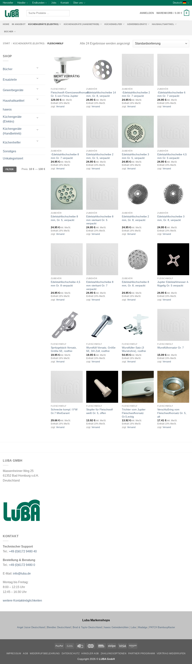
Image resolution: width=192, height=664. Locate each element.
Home (6, 24)
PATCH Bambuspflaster (162, 627)
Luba (133, 627)
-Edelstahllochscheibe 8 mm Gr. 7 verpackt (65, 156)
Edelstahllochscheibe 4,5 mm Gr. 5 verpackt (172, 156)
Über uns (78, 2)
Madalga (142, 627)
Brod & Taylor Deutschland (87, 627)
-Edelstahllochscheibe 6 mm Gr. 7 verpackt (171, 94)
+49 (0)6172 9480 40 (23, 551)
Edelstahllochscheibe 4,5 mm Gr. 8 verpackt (65, 283)
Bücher (8, 31)
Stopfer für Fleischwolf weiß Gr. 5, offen (99, 411)
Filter (10, 169)
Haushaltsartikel (163, 24)
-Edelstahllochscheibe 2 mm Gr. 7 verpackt (136, 94)
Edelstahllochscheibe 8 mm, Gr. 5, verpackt (64, 218)
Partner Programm (141, 653)
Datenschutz (71, 653)
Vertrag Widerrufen (171, 653)
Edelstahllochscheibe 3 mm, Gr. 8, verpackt (170, 218)
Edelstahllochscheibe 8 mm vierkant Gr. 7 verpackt (99, 285)
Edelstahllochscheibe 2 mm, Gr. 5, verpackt (99, 156)
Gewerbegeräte (137, 24)
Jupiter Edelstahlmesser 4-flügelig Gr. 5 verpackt (173, 283)
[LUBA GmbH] (12, 13)
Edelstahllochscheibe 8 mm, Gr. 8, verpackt (135, 283)
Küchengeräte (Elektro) (43, 24)
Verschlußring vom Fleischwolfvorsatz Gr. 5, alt (171, 413)
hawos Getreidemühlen (116, 627)
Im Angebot (19, 24)
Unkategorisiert (13, 158)
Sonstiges (9, 151)
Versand (60, 106)
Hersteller (8, 2)
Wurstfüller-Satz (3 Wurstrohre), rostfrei (134, 349)
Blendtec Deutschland (59, 627)
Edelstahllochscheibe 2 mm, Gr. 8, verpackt (135, 218)
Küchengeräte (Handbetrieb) (81, 24)
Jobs (53, 2)
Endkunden (38, 2)
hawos (7, 109)
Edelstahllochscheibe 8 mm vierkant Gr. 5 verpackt (99, 220)
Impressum (13, 653)
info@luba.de (21, 573)
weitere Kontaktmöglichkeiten (22, 600)
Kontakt (65, 2)
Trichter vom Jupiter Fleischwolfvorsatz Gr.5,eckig (134, 413)
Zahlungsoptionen (114, 653)
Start (6, 43)
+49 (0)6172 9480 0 (22, 564)
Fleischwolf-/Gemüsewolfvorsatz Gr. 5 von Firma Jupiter (70, 94)
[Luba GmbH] (21, 510)
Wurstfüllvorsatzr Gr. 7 (170, 347)
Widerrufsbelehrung (45, 653)
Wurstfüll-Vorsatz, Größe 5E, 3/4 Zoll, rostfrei (101, 349)
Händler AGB (90, 653)
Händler (21, 2)
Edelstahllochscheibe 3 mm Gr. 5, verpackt (135, 156)
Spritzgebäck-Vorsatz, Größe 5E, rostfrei (64, 349)
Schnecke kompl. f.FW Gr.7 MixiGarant (64, 411)
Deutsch (177, 2)
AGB (25, 653)
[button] (172, 13)
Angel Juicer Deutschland (31, 627)
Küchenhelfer (113, 24)
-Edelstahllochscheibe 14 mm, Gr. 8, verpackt (101, 94)
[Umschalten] (37, 67)
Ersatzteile (10, 79)
